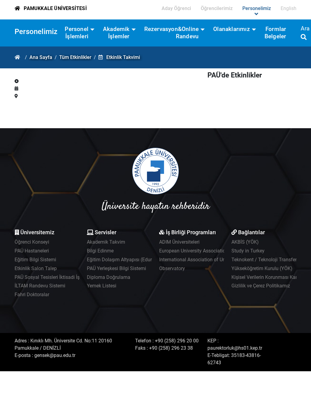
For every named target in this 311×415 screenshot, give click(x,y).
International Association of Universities (201, 259)
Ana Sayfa (40, 57)
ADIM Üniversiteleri (179, 242)
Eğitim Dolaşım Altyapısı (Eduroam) (125, 259)
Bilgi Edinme (100, 251)
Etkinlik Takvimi (123, 57)
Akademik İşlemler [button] (116, 33)
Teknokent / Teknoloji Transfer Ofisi (269, 259)
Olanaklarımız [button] (231, 29)
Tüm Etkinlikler (75, 57)
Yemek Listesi (101, 286)
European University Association (193, 251)
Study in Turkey (248, 251)
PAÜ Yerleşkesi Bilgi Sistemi (116, 268)
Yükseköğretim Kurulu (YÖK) (261, 268)
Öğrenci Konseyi (32, 242)
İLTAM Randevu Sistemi (40, 286)
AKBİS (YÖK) (245, 242)
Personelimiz (36, 31)
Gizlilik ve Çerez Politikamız (260, 286)
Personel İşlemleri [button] (76, 33)
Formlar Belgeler (275, 33)
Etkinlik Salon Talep (36, 268)
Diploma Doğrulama (108, 277)
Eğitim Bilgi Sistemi (35, 259)
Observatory (172, 268)
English (288, 8)
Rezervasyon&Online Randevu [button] (171, 33)
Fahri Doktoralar (32, 294)
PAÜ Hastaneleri (32, 251)
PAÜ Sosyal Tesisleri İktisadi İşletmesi (55, 277)
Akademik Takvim (106, 242)
